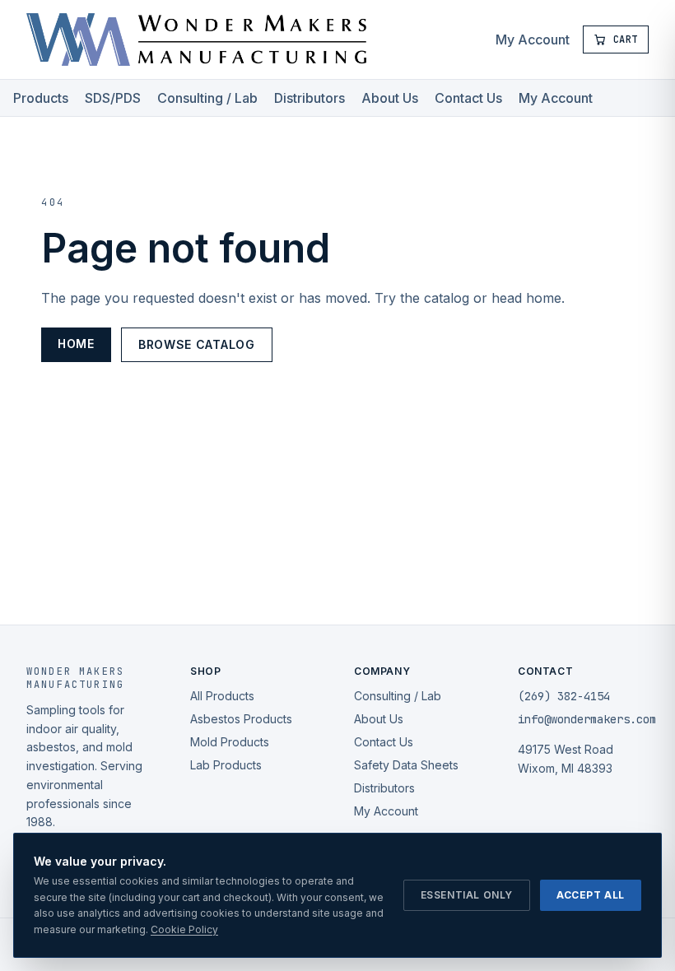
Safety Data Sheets (406, 765)
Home (76, 344)
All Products (222, 696)
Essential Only (467, 895)
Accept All (590, 895)
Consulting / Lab (207, 98)
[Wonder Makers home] (196, 39)
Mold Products (229, 742)
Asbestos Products (241, 719)
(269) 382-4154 (564, 696)
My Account (533, 39)
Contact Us (468, 98)
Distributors (309, 98)
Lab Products (226, 765)
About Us (389, 98)
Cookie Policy (184, 929)
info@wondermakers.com (587, 719)
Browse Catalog (196, 344)
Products (40, 98)
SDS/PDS (113, 98)
